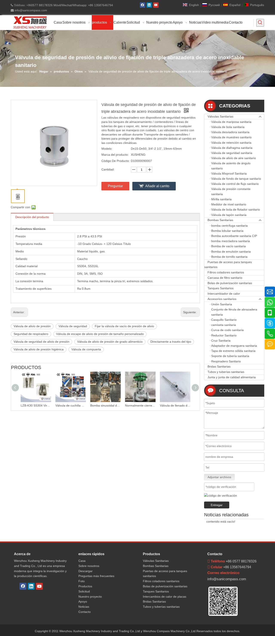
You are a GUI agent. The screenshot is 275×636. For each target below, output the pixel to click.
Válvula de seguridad (72, 326)
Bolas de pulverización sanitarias (230, 283)
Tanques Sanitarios (221, 288)
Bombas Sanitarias (220, 220)
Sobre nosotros (88, 566)
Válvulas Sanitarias (220, 116)
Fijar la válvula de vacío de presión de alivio (124, 326)
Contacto (84, 611)
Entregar (217, 505)
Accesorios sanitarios (222, 299)
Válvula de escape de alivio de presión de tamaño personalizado (100, 334)
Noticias (83, 606)
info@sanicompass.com (30, 10)
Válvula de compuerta (86, 349)
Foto (81, 581)
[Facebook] (142, 5)
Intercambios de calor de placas (164, 596)
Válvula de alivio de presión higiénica (39, 349)
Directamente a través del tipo (170, 341)
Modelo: (106, 148)
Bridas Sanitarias (219, 366)
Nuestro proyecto (90, 596)
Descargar (85, 571)
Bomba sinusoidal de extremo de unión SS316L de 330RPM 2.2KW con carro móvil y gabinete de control (79, 405)
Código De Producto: (115, 161)
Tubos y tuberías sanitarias (226, 372)
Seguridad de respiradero (31, 334)
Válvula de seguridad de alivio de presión (41, 341)
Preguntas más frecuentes (96, 576)
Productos (85, 586)
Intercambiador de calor (224, 293)
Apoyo (82, 601)
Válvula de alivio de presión (32, 326)
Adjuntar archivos (219, 477)
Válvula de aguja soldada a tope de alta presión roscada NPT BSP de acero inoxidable (183, 405)
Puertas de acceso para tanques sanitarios (228, 264)
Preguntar (115, 186)
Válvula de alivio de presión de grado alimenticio (110, 341)
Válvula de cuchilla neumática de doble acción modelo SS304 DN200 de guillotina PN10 (44, 405)
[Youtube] (156, 5)
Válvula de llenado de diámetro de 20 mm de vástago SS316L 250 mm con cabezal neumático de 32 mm (148, 405)
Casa (82, 560)
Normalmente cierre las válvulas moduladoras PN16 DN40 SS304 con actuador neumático (114, 405)
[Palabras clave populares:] (260, 23)
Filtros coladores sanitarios (226, 272)
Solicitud (84, 591)
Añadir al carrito (157, 186)
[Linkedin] (149, 5)
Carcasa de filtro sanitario (225, 277)
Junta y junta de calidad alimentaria (232, 377)
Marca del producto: (115, 154)
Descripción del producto (32, 217)
